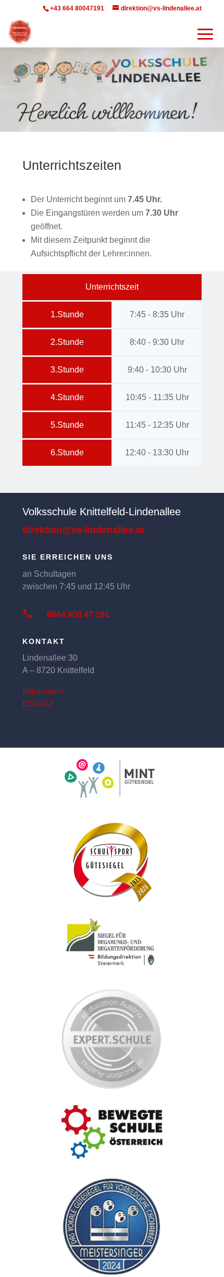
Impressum (42, 691)
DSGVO (37, 703)
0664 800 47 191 (78, 614)
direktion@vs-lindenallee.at (83, 530)
